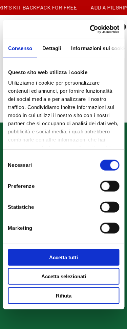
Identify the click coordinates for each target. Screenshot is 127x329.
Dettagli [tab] (51, 48)
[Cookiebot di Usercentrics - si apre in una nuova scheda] (90, 29)
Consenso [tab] (20, 48)
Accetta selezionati (63, 276)
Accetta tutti (63, 257)
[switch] (109, 185)
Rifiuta (63, 295)
